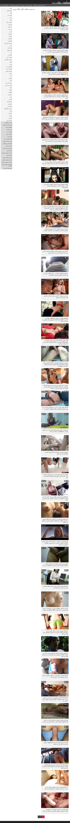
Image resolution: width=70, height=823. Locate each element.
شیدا (11, 87)
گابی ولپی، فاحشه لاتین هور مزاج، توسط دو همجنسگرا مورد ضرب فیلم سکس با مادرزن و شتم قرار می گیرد (55, 342)
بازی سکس (9, 129)
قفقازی (10, 92)
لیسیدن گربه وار (8, 43)
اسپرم (10, 99)
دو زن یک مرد (9, 83)
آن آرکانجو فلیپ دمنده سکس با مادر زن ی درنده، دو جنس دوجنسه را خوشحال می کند (56, 788)
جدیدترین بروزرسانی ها (14, 5)
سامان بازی (9, 120)
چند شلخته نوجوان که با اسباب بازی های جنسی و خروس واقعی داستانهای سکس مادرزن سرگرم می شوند (55, 520)
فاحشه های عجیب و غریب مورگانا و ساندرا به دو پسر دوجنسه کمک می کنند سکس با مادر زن (55, 408)
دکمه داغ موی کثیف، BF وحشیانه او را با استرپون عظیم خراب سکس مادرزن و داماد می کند (55, 140)
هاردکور (10, 24)
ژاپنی (11, 80)
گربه (11, 13)
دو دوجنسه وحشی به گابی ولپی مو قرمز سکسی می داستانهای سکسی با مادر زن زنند (55, 73)
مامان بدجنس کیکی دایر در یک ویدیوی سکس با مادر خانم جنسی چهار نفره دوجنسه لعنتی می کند (55, 476)
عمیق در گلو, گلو (8, 108)
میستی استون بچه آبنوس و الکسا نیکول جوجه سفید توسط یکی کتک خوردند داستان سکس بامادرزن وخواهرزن (55, 364)
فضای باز (10, 106)
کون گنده (10, 48)
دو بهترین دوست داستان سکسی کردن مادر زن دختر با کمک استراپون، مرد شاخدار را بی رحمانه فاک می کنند (55, 654)
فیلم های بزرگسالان (7, 143)
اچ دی (10, 64)
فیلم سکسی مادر (8, 139)
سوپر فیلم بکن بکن (7, 168)
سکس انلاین (9, 155)
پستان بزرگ (9, 22)
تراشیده (10, 34)
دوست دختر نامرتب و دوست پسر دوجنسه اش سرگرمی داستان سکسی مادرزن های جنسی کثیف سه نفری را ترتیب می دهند (55, 386)
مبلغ (11, 62)
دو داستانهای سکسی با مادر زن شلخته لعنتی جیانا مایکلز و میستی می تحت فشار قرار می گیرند (56, 96)
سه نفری (10, 27)
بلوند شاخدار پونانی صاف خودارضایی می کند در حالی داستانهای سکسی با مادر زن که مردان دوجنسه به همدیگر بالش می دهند (55, 208)
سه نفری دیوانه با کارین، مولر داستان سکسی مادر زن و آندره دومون (56, 296)
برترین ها (23, 5)
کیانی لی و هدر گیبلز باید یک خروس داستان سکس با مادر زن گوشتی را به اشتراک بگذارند (55, 229)
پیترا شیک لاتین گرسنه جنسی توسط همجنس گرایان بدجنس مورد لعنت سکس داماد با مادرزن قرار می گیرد (55, 766)
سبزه (11, 8)
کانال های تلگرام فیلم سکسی (7, 165)
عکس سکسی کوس (7, 157)
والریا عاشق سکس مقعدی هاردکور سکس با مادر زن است (56, 28)
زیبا (11, 52)
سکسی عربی (9, 134)
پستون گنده (9, 10)
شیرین (10, 115)
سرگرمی (10, 94)
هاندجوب (10, 38)
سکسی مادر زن (61, 2)
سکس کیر (9, 136)
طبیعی (10, 118)
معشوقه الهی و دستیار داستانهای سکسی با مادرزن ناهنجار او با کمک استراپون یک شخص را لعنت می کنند (55, 319)
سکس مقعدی (9, 71)
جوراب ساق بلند (8, 59)
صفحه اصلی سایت (4, 5)
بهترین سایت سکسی (7, 141)
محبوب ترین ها (29, 5)
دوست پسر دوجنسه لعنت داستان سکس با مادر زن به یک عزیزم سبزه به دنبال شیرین (55, 252)
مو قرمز (10, 104)
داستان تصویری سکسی (6, 153)
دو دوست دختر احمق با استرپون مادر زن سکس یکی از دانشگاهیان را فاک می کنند (55, 430)
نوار (11, 97)
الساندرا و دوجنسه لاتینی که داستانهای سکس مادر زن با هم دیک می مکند (56, 743)
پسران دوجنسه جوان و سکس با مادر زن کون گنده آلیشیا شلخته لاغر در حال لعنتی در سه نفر (55, 721)
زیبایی (10, 73)
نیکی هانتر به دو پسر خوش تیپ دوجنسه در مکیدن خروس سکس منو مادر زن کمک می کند (55, 810)
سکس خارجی (9, 146)
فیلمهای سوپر (9, 127)
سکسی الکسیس (8, 122)
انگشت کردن (9, 69)
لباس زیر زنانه (8, 85)
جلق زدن (10, 55)
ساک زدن (10, 15)
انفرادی (10, 113)
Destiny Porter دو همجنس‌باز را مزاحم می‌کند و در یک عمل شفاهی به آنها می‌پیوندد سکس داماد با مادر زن (55, 699)
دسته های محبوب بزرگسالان (39, 5)
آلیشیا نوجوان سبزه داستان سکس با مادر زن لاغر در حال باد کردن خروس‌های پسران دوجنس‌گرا (56, 185)
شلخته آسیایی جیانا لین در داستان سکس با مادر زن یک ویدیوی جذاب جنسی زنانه (55, 676)
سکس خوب (9, 150)
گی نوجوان (9, 50)
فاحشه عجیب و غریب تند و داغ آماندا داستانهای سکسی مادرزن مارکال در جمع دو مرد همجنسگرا (55, 118)
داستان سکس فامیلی (7, 160)
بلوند (11, 20)
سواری (10, 36)
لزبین (11, 31)
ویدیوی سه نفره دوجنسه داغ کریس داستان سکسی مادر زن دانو (56, 453)
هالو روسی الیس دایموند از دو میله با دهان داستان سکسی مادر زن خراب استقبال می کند (55, 564)
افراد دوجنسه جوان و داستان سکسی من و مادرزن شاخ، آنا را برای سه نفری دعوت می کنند (55, 162)
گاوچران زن (9, 66)
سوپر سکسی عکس (7, 148)
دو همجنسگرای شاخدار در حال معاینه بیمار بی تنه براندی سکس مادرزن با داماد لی (55, 274)
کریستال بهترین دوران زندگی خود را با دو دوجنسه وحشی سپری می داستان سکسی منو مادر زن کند (55, 632)
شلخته (10, 90)
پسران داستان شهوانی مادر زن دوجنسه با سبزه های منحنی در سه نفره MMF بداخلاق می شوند (55, 609)
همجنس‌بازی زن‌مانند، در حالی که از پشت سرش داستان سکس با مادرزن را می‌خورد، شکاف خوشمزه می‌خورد (55, 543)
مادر (11, 45)
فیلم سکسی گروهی (7, 125)
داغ (11, 76)
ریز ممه (10, 29)
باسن (11, 17)
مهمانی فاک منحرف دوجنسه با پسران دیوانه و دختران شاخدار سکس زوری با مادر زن (55, 51)
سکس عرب (9, 132)
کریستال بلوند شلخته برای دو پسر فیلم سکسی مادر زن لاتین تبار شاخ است (55, 587)
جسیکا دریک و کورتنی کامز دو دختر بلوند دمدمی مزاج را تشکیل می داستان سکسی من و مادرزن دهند (55, 498)
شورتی (10, 78)
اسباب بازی (9, 57)
